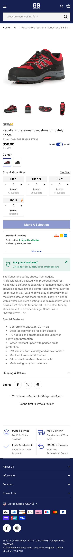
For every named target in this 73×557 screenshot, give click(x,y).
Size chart (65, 172)
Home (6, 27)
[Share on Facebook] (18, 385)
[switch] (59, 144)
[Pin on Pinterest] (38, 385)
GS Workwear (19, 540)
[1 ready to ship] (22, 200)
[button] (36, 403)
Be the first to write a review (37, 403)
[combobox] (36, 17)
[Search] (65, 17)
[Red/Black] (7, 162)
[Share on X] (28, 385)
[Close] (66, 262)
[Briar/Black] (17, 162)
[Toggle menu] (5, 6)
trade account (52, 266)
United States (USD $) (20, 503)
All (15, 27)
